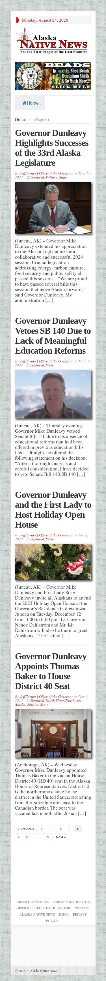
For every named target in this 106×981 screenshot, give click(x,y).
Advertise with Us (33, 902)
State (63, 177)
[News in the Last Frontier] (53, 41)
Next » (61, 837)
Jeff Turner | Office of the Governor (46, 173)
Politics (51, 177)
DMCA (64, 914)
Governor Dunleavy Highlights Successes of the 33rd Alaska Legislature (51, 148)
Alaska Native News (42, 970)
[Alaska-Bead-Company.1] (53, 75)
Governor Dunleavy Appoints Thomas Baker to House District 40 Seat (50, 671)
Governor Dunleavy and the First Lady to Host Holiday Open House (53, 510)
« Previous (26, 829)
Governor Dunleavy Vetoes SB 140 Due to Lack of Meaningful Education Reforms (53, 336)
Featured (37, 177)
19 (47, 837)
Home (33, 103)
